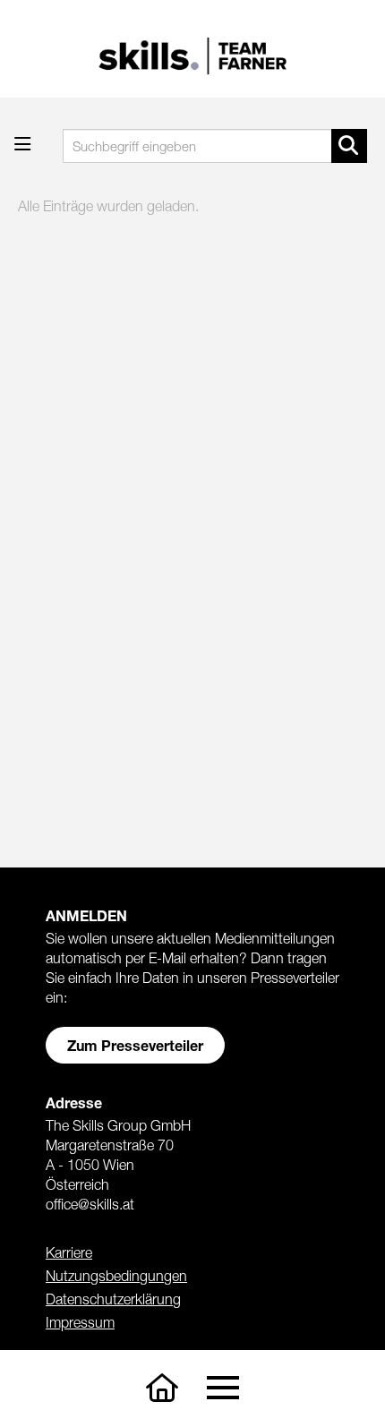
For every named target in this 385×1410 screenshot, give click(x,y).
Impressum (80, 1322)
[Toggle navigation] (222, 1388)
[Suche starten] (349, 146)
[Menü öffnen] (23, 143)
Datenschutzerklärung (113, 1299)
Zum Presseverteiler (135, 1045)
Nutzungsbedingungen (116, 1276)
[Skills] (162, 1388)
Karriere (69, 1252)
